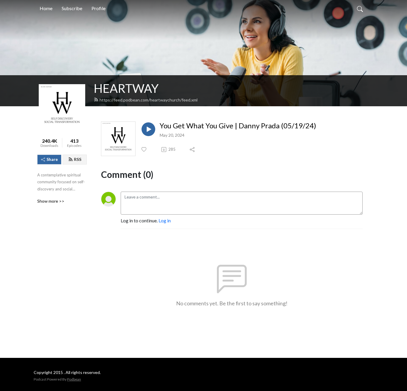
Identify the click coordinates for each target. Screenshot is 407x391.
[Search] (360, 8)
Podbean (74, 379)
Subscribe (72, 8)
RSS (77, 159)
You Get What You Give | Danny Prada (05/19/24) (238, 125)
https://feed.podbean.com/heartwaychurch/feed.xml (149, 99)
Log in (165, 220)
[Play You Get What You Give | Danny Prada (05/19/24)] (148, 129)
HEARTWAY (126, 88)
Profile (98, 8)
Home (46, 8)
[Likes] (144, 149)
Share (52, 159)
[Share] (192, 150)
